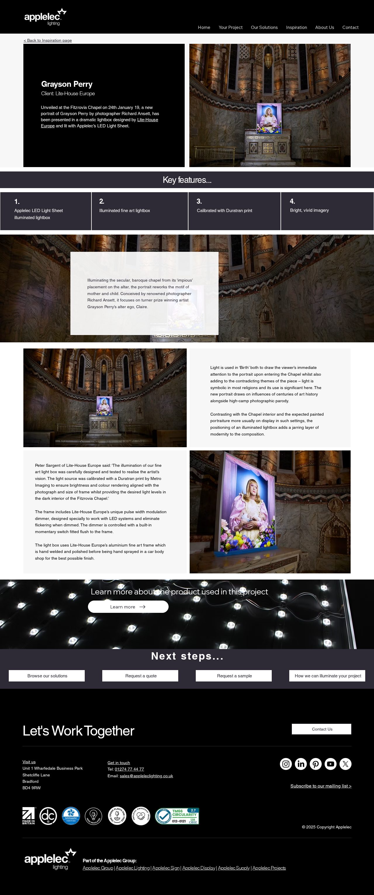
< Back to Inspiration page (48, 40)
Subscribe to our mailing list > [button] (321, 786)
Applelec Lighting (132, 868)
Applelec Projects (269, 868)
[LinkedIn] (301, 764)
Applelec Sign (165, 868)
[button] (231, 27)
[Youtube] (331, 764)
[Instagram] (286, 764)
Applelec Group (98, 868)
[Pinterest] (316, 764)
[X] (346, 764)
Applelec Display (198, 868)
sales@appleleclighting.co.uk (146, 775)
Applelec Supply (234, 868)
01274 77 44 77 (129, 769)
